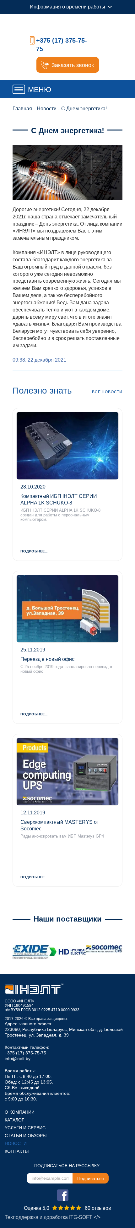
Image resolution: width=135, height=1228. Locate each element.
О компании (20, 1112)
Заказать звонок (72, 65)
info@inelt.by (17, 1058)
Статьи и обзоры (25, 1135)
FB (62, 1195)
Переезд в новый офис (47, 659)
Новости (16, 1143)
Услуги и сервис (25, 1127)
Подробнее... (34, 551)
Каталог (14, 1119)
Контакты (17, 1151)
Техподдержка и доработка (36, 1217)
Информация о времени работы (67, 6)
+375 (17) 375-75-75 (25, 1052)
